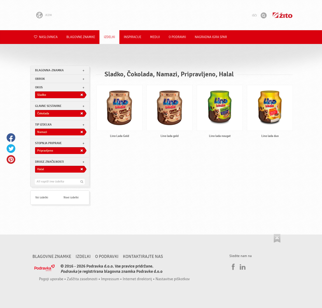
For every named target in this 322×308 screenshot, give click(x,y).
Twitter (11, 148)
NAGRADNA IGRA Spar (211, 37)
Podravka (161, 15)
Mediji (155, 37)
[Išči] (263, 15)
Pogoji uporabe (51, 279)
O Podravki (177, 37)
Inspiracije (132, 37)
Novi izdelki (71, 197)
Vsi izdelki (41, 197)
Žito (282, 15)
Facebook (11, 137)
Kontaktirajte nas (143, 256)
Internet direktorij (137, 279)
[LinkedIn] (242, 266)
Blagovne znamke (80, 37)
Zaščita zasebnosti (82, 279)
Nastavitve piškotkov (173, 279)
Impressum (110, 279)
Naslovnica (48, 37)
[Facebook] (232, 266)
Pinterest (11, 159)
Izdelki (109, 37)
